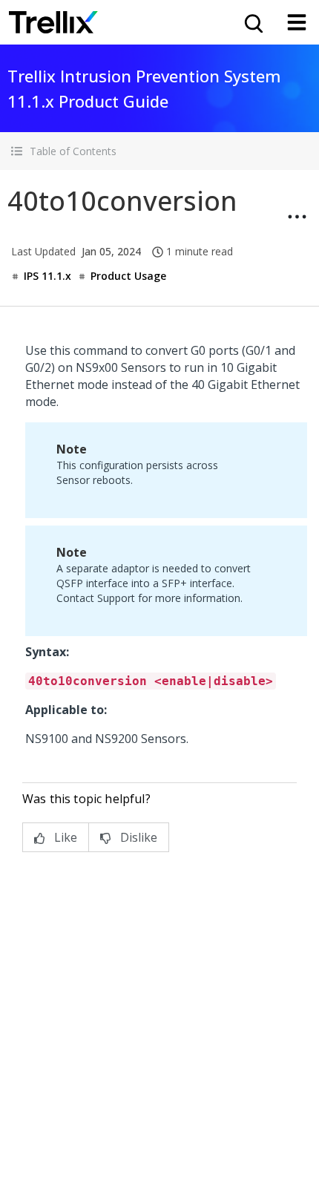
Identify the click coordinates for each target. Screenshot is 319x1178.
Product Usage (128, 276)
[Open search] (252, 22)
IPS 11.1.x (47, 276)
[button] (159, 151)
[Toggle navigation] (297, 22)
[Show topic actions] (297, 217)
